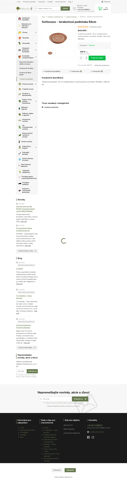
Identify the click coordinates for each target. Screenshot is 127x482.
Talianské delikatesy (26, 171)
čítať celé (24, 222)
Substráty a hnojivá (26, 147)
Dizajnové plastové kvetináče (25, 50)
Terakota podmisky (26, 79)
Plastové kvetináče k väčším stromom (26, 63)
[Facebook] (89, 438)
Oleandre (25, 38)
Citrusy (24, 32)
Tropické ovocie (27, 89)
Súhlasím (70, 470)
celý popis (81, 39)
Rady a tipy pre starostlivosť (26, 265)
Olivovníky (26, 43)
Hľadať (65, 8)
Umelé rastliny (26, 142)
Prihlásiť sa (32, 371)
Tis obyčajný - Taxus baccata (24, 297)
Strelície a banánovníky (26, 94)
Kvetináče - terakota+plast (28, 57)
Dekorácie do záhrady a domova (26, 26)
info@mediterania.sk (97, 432)
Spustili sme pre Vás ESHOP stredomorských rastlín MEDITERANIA (25, 208)
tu (71, 477)
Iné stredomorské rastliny (27, 127)
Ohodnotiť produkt (95, 27)
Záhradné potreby (25, 153)
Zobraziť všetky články (25, 348)
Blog (69, 2)
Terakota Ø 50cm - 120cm (25, 74)
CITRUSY (19, 269)
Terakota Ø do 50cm (26, 68)
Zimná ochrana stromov (27, 159)
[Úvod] (24, 8)
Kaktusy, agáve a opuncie (27, 114)
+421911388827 (83, 10)
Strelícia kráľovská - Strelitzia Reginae (24, 326)
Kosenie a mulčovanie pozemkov (26, 190)
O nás (18, 2)
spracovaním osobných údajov (59, 403)
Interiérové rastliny (26, 120)
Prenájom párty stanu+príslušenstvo (29, 177)
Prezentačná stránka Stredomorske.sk (24, 229)
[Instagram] (94, 438)
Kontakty (50, 2)
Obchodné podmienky (29, 2)
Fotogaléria (41, 2)
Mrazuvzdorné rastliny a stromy (27, 135)
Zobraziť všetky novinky (25, 251)
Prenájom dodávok (25, 183)
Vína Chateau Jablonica (26, 165)
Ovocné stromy (27, 84)
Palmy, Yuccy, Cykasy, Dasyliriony (27, 101)
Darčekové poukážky (26, 19)
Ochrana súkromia (60, 2)
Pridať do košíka (97, 58)
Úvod (43, 17)
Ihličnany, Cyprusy (24, 108)
